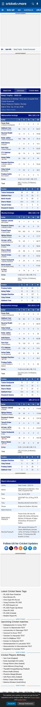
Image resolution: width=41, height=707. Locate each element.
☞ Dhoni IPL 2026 (8, 610)
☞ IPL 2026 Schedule (9, 613)
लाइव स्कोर (8, 49)
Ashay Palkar (5, 158)
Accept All (11, 703)
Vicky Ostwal (5, 170)
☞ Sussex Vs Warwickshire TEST (13, 628)
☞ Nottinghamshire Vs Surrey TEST (14, 625)
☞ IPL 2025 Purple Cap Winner (12, 608)
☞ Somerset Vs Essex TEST (12, 633)
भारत (19, 10)
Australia (28, 10)
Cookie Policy (21, 700)
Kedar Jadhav (7, 138)
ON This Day (28, 692)
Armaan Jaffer (7, 241)
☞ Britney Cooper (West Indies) (12, 679)
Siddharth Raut (6, 195)
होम (3, 10)
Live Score (20, 91)
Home (4, 692)
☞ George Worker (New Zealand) (13, 663)
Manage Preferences (26, 703)
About (10, 692)
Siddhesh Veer (6, 129)
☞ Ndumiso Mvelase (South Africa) (14, 682)
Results (36, 692)
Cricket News (34, 91)
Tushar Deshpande (7, 192)
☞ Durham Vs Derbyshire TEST (13, 641)
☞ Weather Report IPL (9, 616)
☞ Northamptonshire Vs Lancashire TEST (16, 644)
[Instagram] (16, 548)
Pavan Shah (8, 124)
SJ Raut (4, 270)
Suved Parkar (5, 246)
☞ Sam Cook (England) (10, 658)
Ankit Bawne (5, 143)
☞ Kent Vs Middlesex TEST (11, 638)
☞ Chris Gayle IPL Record (11, 600)
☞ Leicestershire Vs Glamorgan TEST (15, 630)
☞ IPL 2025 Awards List (10, 605)
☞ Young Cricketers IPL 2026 (12, 602)
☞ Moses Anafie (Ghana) (10, 671)
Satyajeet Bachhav (7, 164)
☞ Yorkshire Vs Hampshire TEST (13, 636)
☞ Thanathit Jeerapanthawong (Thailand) (16, 669)
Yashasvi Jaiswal (7, 221)
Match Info (7, 91)
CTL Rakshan (5, 153)
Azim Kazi (6, 148)
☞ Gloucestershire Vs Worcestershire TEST (17, 646)
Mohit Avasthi (6, 199)
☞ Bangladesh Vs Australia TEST (13, 649)
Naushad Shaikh (6, 134)
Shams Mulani (6, 202)
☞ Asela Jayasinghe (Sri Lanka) (12, 661)
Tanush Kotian (6, 205)
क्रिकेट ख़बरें (10, 10)
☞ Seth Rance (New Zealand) (12, 677)
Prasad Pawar (6, 231)
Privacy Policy (35, 697)
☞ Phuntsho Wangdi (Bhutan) (12, 674)
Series (21, 692)
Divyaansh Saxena (7, 208)
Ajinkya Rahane (6, 236)
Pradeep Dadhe (6, 175)
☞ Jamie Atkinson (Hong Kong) (12, 666)
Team (15, 692)
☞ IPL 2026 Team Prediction (11, 594)
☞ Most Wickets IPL (9, 597)
